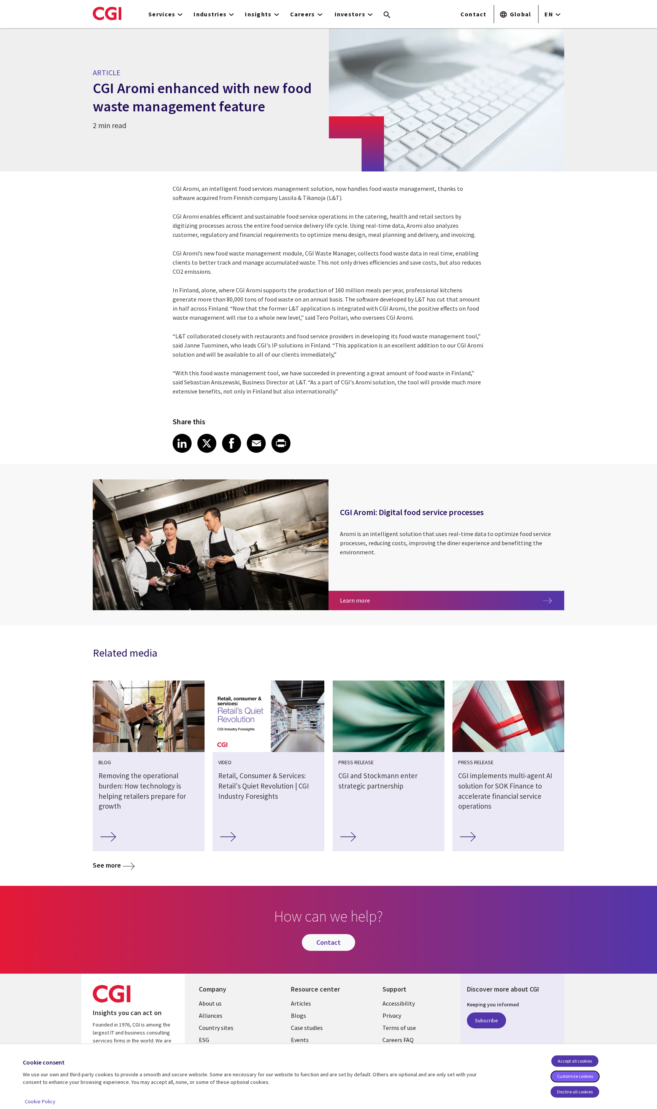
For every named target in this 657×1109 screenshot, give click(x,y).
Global (521, 14)
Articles (301, 1003)
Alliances (210, 1015)
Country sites (216, 1027)
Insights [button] (258, 14)
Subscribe (486, 1020)
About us (210, 1003)
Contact (473, 14)
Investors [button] (350, 14)
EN (548, 14)
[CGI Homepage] (107, 13)
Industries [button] (210, 14)
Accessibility (398, 1003)
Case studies (307, 1027)
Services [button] (161, 14)
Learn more (407, 600)
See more (107, 865)
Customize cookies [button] (575, 1076)
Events (300, 1040)
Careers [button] (302, 14)
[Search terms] (387, 15)
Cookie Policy (40, 1101)
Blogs (298, 1015)
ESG (204, 1040)
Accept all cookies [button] (575, 1061)
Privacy (391, 1015)
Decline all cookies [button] (575, 1092)
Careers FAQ (398, 1040)
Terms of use (399, 1027)
